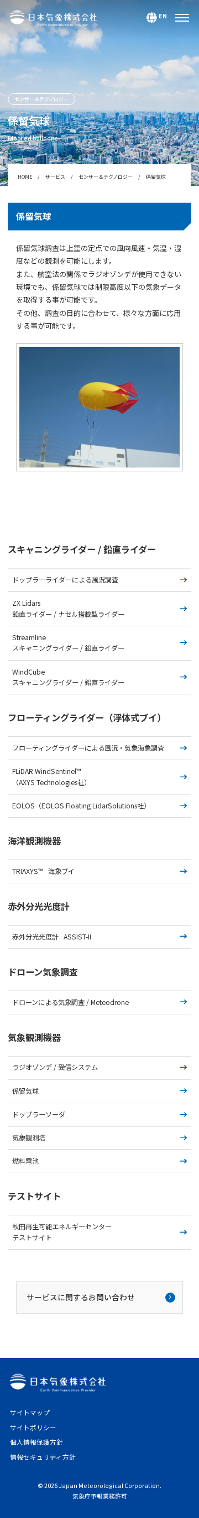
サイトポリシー (33, 1427)
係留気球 (25, 1091)
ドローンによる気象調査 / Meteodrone (70, 1002)
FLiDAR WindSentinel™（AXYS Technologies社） (51, 776)
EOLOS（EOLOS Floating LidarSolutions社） (81, 806)
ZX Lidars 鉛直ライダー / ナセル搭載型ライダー (68, 608)
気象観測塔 (28, 1138)
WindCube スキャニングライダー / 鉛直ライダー (68, 677)
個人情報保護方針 (36, 1441)
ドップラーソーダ (38, 1114)
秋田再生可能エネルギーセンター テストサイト (65, 1232)
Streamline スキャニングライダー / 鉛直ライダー (68, 643)
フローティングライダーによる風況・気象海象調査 (88, 748)
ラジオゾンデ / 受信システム (55, 1067)
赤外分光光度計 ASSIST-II (51, 937)
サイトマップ (30, 1412)
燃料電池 (25, 1161)
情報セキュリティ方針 (43, 1456)
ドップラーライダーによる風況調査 (65, 580)
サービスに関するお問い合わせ (81, 1297)
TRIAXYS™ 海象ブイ (43, 871)
